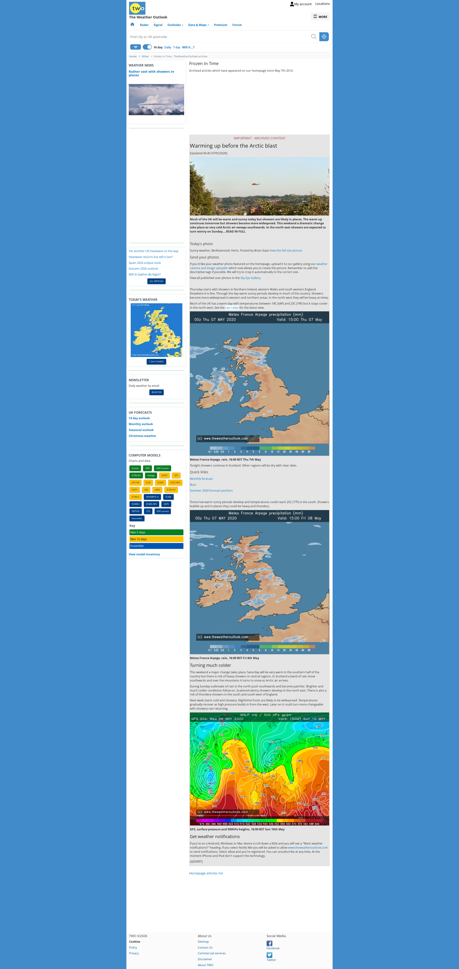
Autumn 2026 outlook (143, 269)
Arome (135, 468)
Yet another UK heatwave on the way (153, 251)
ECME (168, 496)
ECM (148, 482)
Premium (220, 25)
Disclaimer (205, 959)
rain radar (232, 308)
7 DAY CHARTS (156, 361)
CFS (148, 511)
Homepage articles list (206, 873)
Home (133, 56)
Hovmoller (137, 518)
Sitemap (203, 942)
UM (146, 489)
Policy (133, 947)
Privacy (134, 953)
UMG (157, 489)
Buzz (193, 485)
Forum (237, 25)
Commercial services (212, 953)
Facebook (273, 948)
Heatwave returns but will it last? (151, 257)
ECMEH (135, 504)
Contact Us (205, 947)
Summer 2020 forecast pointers (211, 490)
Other (145, 56)
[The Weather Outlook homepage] (132, 25)
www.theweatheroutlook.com (308, 848)
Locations (322, 3)
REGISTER (156, 392)
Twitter (271, 960)
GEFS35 (135, 511)
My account (303, 4)
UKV (147, 468)
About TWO (205, 965)
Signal (158, 25)
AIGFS (164, 475)
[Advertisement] (156, 185)
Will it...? (188, 47)
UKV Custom (162, 468)
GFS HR (135, 482)
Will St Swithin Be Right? (145, 274)
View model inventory (144, 554)
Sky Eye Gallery (250, 278)
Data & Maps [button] (197, 25)
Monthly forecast (201, 479)
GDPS (135, 489)
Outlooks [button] (174, 25)
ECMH (160, 482)
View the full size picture (285, 250)
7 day (176, 47)
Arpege (151, 475)
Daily (167, 47)
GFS (176, 475)
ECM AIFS (175, 482)
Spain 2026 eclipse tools (145, 263)
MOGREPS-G (152, 496)
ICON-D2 (136, 475)
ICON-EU (171, 489)
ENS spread (163, 511)
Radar (144, 25)
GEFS (166, 504)
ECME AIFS (151, 504)
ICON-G (135, 496)
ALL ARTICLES (156, 281)
